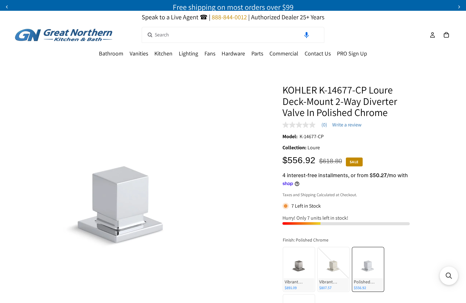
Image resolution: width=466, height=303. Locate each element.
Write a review (346, 124)
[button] (306, 34)
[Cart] (446, 35)
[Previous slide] (7, 7)
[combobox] (233, 34)
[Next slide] (459, 7)
